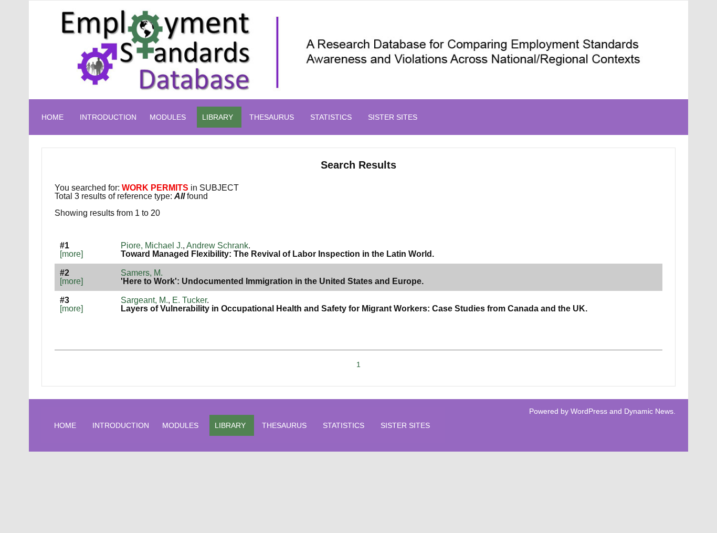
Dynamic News (648, 411)
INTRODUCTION (108, 117)
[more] (71, 253)
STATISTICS (331, 117)
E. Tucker (189, 300)
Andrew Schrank (217, 245)
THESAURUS (271, 117)
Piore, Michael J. (152, 245)
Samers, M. (142, 272)
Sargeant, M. (144, 300)
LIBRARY (217, 117)
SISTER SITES (392, 117)
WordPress (589, 411)
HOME (52, 117)
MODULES (168, 117)
